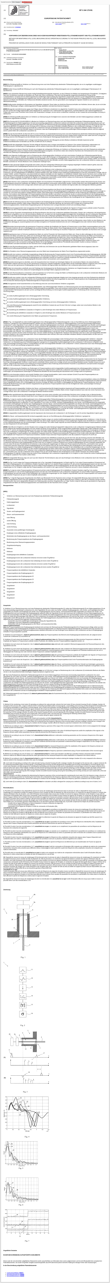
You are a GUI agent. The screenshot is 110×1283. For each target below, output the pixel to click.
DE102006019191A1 (13, 1276)
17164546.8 (18, 27)
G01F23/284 (58, 24)
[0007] (21, 1273)
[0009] (22, 1276)
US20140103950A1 (13, 1273)
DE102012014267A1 (13, 1274)
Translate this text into (6, 2)
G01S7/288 (83, 24)
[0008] (22, 1274)
